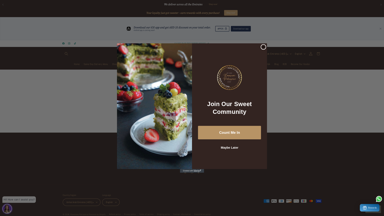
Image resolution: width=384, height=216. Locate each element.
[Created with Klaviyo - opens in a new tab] (192, 171)
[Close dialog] (263, 47)
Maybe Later (229, 147)
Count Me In (229, 132)
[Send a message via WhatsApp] (378, 198)
